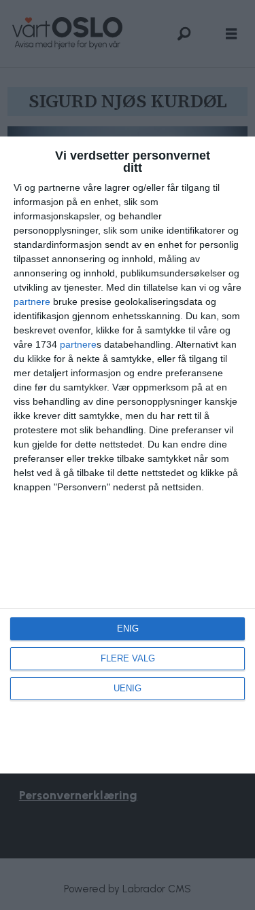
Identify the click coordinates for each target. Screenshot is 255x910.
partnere (32, 301)
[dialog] (127, 455)
